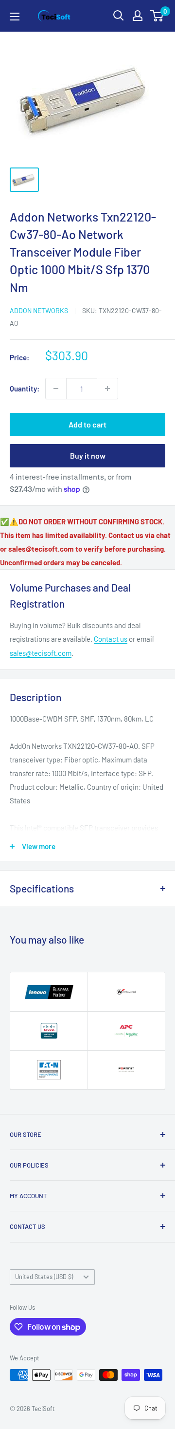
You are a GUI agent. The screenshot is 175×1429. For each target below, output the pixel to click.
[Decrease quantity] (56, 388)
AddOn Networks (39, 310)
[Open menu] (14, 16)
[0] (157, 15)
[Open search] (118, 15)
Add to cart (87, 424)
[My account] (137, 15)
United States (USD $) (44, 1277)
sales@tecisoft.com (40, 653)
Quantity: (24, 388)
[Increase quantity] (107, 388)
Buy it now (87, 455)
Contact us (110, 638)
